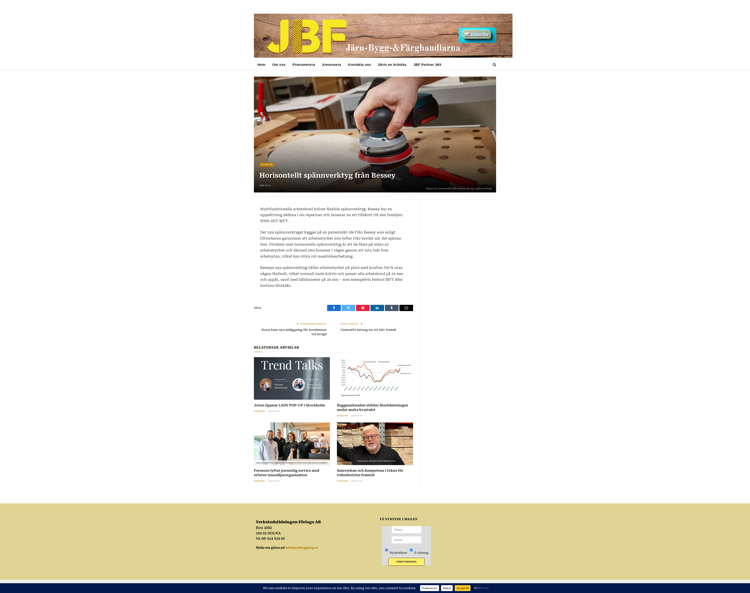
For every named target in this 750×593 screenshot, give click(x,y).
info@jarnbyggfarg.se (301, 547)
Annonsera (331, 65)
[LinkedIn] (240, 223)
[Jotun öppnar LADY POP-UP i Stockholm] (292, 378)
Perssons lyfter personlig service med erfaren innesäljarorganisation (286, 473)
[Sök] (494, 64)
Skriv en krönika (392, 65)
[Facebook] (240, 214)
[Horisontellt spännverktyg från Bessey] (375, 134)
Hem (261, 65)
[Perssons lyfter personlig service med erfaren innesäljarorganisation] (292, 443)
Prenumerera (304, 65)
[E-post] (240, 232)
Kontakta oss (359, 65)
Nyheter (267, 164)
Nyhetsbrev (398, 553)
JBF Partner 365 (427, 65)
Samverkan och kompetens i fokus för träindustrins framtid (370, 473)
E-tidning (421, 553)
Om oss (279, 65)
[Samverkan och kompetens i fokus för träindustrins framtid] (375, 443)
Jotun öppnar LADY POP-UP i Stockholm (289, 405)
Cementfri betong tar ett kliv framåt (368, 330)
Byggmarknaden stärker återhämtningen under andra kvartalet (372, 407)
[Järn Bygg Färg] (383, 36)
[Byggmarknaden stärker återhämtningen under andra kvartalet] (375, 378)
